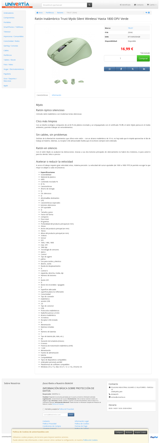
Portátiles (7, 22)
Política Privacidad (49, 423)
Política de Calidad (82, 428)
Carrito (152, 5)
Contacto (139, 5)
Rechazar (129, 432)
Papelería (7, 74)
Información (56, 95)
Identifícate (126, 5)
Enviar (71, 415)
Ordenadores (9, 13)
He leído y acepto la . (59, 409)
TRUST (130, 28)
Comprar (143, 58)
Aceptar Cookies (140, 432)
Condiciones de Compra (52, 426)
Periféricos (8, 55)
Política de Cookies (90, 440)
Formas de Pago (81, 426)
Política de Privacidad (58, 404)
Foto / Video (8, 64)
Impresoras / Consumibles (14, 36)
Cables (6, 50)
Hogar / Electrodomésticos (14, 69)
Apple (6, 85)
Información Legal (82, 421)
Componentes (9, 18)
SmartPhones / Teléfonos (13, 27)
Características (42, 95)
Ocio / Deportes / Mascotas (10, 79)
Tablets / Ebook (10, 60)
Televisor (7, 32)
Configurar (119, 432)
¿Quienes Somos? (49, 428)
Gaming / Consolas (11, 46)
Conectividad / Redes (12, 41)
